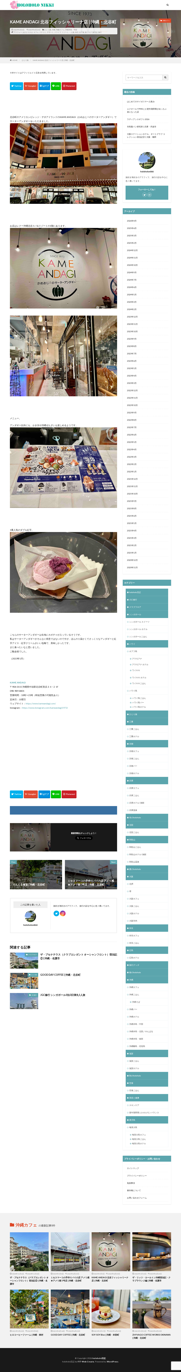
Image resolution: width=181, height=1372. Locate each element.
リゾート (65, 32)
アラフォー (17, 32)
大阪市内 (133, 921)
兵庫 (131, 780)
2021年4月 (132, 530)
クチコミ (42, 32)
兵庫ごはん (134, 795)
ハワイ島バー (138, 702)
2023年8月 (132, 346)
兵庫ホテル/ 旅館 (136, 803)
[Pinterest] (69, 86)
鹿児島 (132, 1120)
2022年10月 (132, 405)
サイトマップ (133, 1168)
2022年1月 (132, 471)
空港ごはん (134, 1090)
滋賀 (131, 1053)
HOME (15, 60)
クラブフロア (32, 954)
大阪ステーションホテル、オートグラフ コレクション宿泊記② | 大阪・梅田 (146, 135)
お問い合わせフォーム (137, 1198)
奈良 (131, 928)
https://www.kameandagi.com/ (41, 703)
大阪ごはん (134, 906)
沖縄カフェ (60, 30)
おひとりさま (28, 32)
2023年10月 (132, 331)
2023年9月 (132, 339)
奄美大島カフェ (139, 1134)
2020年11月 (132, 567)
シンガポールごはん (138, 636)
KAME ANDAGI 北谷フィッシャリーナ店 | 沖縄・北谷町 (54, 60)
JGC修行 (34, 995)
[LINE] (56, 86)
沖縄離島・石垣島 (137, 1046)
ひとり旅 (47, 30)
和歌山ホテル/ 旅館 (137, 854)
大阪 (131, 876)
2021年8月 (132, 508)
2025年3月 (132, 235)
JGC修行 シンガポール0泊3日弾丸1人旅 (62, 994)
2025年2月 (132, 243)
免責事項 (131, 1183)
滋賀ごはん (134, 1061)
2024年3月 (132, 302)
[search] (165, 77)
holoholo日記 (135, 592)
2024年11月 (132, 257)
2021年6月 (132, 516)
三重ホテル (134, 736)
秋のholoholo (135, 1075)
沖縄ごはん (134, 994)
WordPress (112, 1361)
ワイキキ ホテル (139, 677)
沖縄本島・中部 (71, 30)
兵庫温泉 (133, 810)
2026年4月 (132, 221)
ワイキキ (136, 670)
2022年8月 (132, 420)
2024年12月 (132, 250)
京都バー (133, 766)
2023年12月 (132, 316)
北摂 (131, 884)
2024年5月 (132, 294)
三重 (131, 721)
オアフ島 (133, 651)
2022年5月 (132, 442)
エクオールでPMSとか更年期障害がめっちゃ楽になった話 (147, 110)
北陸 (131, 825)
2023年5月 (132, 368)
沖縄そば (136, 1002)
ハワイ (132, 644)
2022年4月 (132, 449)
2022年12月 (132, 390)
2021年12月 (132, 479)
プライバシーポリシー (137, 1175)
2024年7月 (132, 280)
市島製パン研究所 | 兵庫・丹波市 (141, 126)
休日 (76, 32)
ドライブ (57, 32)
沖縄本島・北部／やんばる (141, 1031)
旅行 (100, 32)
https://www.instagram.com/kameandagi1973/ (45, 707)
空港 (131, 1083)
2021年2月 (132, 545)
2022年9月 (132, 412)
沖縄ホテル (134, 1016)
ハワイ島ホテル (139, 707)
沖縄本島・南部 (136, 1039)
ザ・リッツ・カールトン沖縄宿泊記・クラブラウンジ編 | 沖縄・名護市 (151, 1279)
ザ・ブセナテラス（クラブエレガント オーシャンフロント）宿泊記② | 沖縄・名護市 (78, 956)
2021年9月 (132, 501)
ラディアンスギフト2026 (138, 119)
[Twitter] (16, 86)
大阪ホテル (134, 913)
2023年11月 (132, 324)
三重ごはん (134, 729)
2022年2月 (132, 464)
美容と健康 (134, 1098)
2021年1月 (132, 552)
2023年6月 (132, 361)
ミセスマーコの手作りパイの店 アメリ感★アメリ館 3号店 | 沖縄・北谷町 (70, 1279)
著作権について (134, 1190)
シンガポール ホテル (138, 629)
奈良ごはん (134, 943)
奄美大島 (133, 1127)
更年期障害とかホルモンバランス (144, 1112)
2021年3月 (132, 538)
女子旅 (81, 32)
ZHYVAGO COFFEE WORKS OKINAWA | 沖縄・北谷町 (151, 1336)
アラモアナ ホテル (140, 664)
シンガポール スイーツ (139, 622)
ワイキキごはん (139, 683)
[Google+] (31, 86)
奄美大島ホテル (139, 1143)
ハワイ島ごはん (139, 698)
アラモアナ (137, 658)
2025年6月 (132, 228)
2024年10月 (132, 265)
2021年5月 (132, 523)
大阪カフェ (134, 898)
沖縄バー (133, 1009)
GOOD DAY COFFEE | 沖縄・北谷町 (60, 974)
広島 (131, 950)
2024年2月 (132, 309)
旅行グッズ (134, 965)
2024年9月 (132, 272)
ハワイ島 (133, 690)
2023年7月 (132, 353)
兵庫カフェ (134, 788)
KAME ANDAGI (18, 682)
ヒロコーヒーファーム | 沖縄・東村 (26, 1334)
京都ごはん (134, 758)
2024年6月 (132, 287)
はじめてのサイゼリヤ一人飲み (141, 101)
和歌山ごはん (135, 847)
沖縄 (53, 30)
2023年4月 (132, 375)
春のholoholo (135, 972)
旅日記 (95, 32)
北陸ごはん (134, 832)
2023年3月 (132, 383)
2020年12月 (132, 560)
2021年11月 (132, 486)
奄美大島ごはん (139, 1139)
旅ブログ (88, 32)
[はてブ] (44, 86)
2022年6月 (132, 434)
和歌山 (132, 839)
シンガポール (135, 614)
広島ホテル (134, 957)
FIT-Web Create (86, 1361)
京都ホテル (134, 773)
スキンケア (134, 1105)
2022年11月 (132, 398)
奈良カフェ (134, 935)
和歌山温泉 (134, 862)
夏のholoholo (135, 869)
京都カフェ (134, 751)
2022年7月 (132, 427)
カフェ (36, 32)
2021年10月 (132, 493)
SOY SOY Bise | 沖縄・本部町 (105, 1334)
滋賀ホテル (134, 1068)
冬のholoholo (135, 817)
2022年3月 (132, 457)
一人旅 (71, 32)
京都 (131, 744)
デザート (50, 32)
